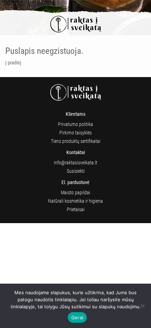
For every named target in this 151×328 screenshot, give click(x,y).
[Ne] (142, 305)
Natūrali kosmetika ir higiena (75, 201)
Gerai (77, 317)
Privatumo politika (75, 124)
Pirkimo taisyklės (75, 132)
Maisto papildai (75, 192)
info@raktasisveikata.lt (75, 162)
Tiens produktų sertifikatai (75, 141)
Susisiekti (76, 171)
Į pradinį (13, 62)
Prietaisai (76, 209)
